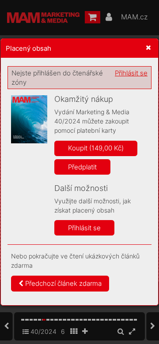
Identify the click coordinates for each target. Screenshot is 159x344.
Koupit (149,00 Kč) (96, 148)
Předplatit (82, 167)
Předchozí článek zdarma (62, 283)
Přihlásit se (131, 73)
